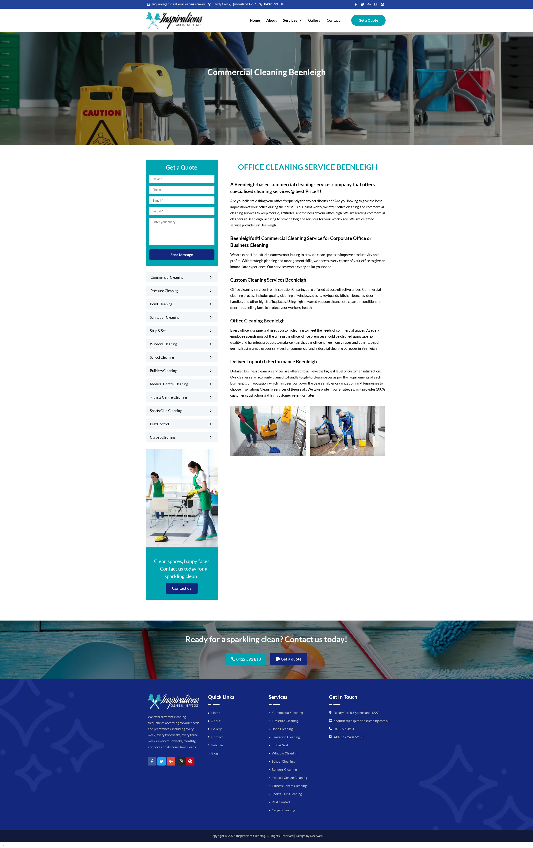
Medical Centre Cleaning (169, 384)
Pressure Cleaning (164, 290)
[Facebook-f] (355, 4)
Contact (333, 20)
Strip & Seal (158, 330)
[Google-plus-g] (369, 4)
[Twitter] (362, 4)
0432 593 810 (344, 729)
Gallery (314, 20)
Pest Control (159, 424)
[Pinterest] (382, 4)
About (271, 20)
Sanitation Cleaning (164, 317)
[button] (292, 20)
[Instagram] (375, 4)
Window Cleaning (163, 344)
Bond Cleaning (161, 304)
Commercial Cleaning (166, 277)
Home (255, 20)
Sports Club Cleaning (166, 410)
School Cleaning (162, 357)
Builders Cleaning (163, 370)
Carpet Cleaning (162, 437)
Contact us (181, 588)
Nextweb (316, 836)
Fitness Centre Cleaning (168, 397)
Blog (214, 753)
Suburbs (217, 745)
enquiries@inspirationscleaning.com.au (362, 721)
